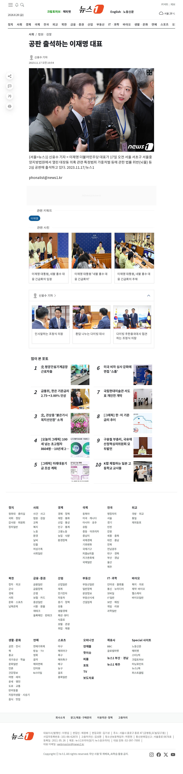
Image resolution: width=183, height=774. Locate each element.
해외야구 (62, 651)
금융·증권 (39, 578)
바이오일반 (138, 597)
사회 (36, 508)
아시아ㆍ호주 (90, 522)
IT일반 (110, 597)
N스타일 (37, 673)
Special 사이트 (141, 640)
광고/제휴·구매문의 (81, 717)
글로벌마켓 (113, 651)
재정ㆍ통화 (64, 518)
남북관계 (13, 606)
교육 (35, 522)
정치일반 (13, 527)
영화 (35, 655)
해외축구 (62, 659)
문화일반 (13, 664)
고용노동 (62, 531)
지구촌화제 (88, 557)
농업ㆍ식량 (64, 535)
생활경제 (62, 611)
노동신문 (128, 12)
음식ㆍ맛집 (14, 699)
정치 (11, 508)
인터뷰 (36, 668)
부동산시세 (88, 597)
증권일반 (38, 602)
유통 (60, 606)
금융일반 (38, 584)
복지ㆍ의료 (138, 584)
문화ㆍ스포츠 (16, 602)
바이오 (136, 578)
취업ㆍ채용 (64, 628)
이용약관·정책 (105, 717)
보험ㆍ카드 (39, 597)
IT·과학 (112, 578)
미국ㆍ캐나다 (90, 518)
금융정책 (38, 589)
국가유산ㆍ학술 (17, 659)
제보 (172, 4)
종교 (11, 655)
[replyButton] (9, 86)
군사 (11, 589)
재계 (60, 589)
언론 (11, 668)
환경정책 (62, 540)
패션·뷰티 (63, 615)
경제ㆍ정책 (64, 513)
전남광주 (112, 549)
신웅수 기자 (41, 57)
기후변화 (87, 544)
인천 (109, 527)
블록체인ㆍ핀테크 (42, 615)
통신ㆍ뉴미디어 (115, 589)
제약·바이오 (138, 589)
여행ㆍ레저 (14, 677)
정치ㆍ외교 (14, 584)
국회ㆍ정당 (14, 518)
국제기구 (87, 549)
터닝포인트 (138, 664)
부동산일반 (88, 584)
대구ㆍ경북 (113, 553)
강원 (109, 531)
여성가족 (38, 549)
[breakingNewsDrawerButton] (17, 4)
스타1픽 (136, 655)
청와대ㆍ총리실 (17, 513)
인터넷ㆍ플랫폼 (115, 584)
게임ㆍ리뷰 (113, 606)
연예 (36, 640)
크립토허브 (54, 12)
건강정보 (13, 673)
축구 (60, 655)
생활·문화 (15, 640)
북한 (11, 578)
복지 (35, 527)
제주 (109, 566)
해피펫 (67, 12)
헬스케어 (136, 593)
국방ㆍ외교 (138, 513)
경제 (60, 508)
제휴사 (111, 640)
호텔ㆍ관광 (64, 624)
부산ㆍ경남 (113, 557)
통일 (134, 518)
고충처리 (123, 717)
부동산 (87, 578)
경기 (109, 522)
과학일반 (112, 611)
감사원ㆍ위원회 (17, 522)
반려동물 (13, 690)
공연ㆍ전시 (14, 646)
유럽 (85, 527)
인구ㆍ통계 (64, 527)
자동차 (61, 597)
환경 (35, 535)
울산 (109, 562)
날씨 (35, 540)
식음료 (61, 619)
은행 (35, 593)
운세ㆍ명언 (14, 681)
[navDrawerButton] (10, 5)
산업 (60, 578)
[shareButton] (9, 76)
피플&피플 (88, 553)
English (115, 12)
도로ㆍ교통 (14, 686)
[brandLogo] (91, 9)
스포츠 (62, 640)
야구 (60, 646)
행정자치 (112, 513)
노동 (35, 531)
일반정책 (87, 589)
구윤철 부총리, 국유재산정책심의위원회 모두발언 (118, 444)
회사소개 (60, 717)
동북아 (86, 513)
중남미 (86, 535)
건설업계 (87, 602)
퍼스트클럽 (138, 673)
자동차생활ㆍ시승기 (19, 695)
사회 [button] (31, 34)
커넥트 (164, 4)
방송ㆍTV (38, 651)
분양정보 (87, 593)
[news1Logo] (23, 736)
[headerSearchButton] (22, 4)
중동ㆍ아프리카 (91, 531)
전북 (109, 544)
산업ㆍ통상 (64, 522)
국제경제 (87, 540)
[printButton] (9, 106)
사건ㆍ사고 (39, 513)
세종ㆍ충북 (113, 535)
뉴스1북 (136, 668)
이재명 (34, 218)
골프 (60, 673)
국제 (85, 508)
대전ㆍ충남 (113, 540)
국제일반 (87, 562)
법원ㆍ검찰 (39, 518)
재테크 (36, 611)
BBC (109, 646)
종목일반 (62, 677)
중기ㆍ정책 (64, 602)
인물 (35, 544)
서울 (109, 518)
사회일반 (38, 553)
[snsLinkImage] (151, 754)
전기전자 (62, 593)
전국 (110, 508)
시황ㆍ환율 (39, 606)
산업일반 (62, 584)
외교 (134, 508)
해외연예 (38, 664)
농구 (60, 668)
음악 (35, 659)
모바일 (110, 593)
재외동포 (136, 522)
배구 (60, 664)
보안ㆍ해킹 (113, 602)
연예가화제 (39, 646)
